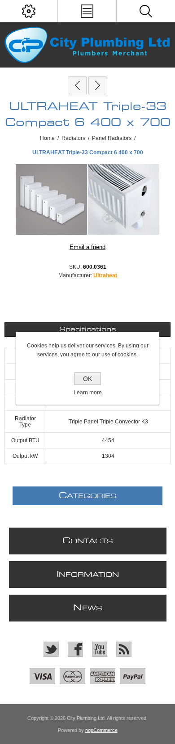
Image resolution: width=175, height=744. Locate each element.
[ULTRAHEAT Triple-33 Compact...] (78, 85)
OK (87, 378)
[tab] (87, 329)
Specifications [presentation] (87, 329)
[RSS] (124, 649)
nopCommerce (101, 730)
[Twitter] (51, 649)
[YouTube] (99, 649)
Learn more (88, 392)
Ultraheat (105, 275)
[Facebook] (75, 649)
